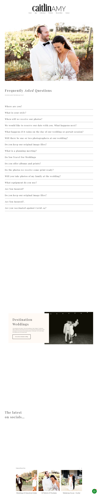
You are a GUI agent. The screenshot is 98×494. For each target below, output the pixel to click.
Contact (67, 13)
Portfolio (51, 13)
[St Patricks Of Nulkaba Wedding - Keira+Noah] (49, 480)
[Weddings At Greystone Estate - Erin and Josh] (26, 480)
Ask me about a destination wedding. (21, 336)
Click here (16, 95)
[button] (79, 468)
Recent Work (59, 13)
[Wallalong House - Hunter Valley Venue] (71, 480)
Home (30, 13)
